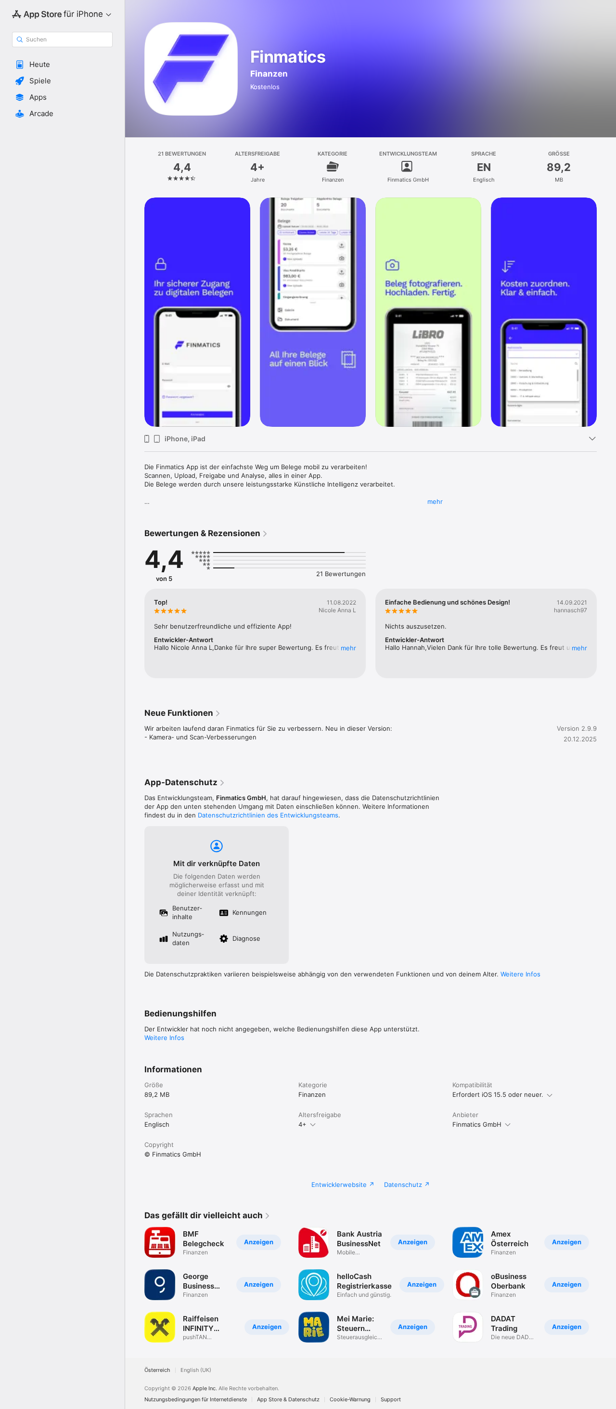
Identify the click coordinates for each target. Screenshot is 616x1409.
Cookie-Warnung (350, 1399)
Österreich (157, 1370)
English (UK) (195, 1370)
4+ (302, 1124)
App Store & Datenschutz (288, 1399)
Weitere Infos (520, 974)
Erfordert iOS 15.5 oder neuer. (497, 1094)
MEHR (348, 648)
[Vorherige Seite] (134, 312)
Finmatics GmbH (476, 1124)
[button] (62, 64)
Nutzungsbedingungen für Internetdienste (195, 1399)
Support (391, 1399)
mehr (435, 501)
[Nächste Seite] (606, 312)
